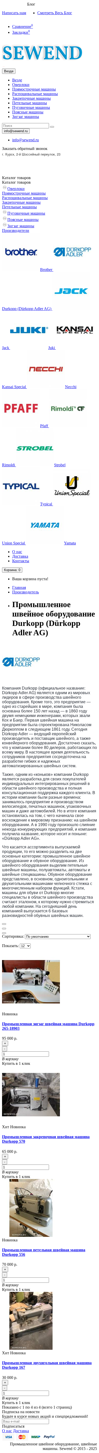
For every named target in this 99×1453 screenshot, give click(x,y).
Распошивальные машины (35, 94)
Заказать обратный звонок (24, 148)
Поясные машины (27, 112)
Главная (19, 587)
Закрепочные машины (31, 98)
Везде (17, 80)
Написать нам (14, 13)
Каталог (16, 182)
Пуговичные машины (31, 107)
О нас (17, 552)
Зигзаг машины (25, 116)
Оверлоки (20, 84)
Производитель (25, 592)
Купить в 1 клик (16, 1063)
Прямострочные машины (34, 89)
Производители (15, 230)
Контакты (20, 561)
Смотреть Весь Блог (54, 13)
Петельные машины (29, 103)
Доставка (20, 556)
